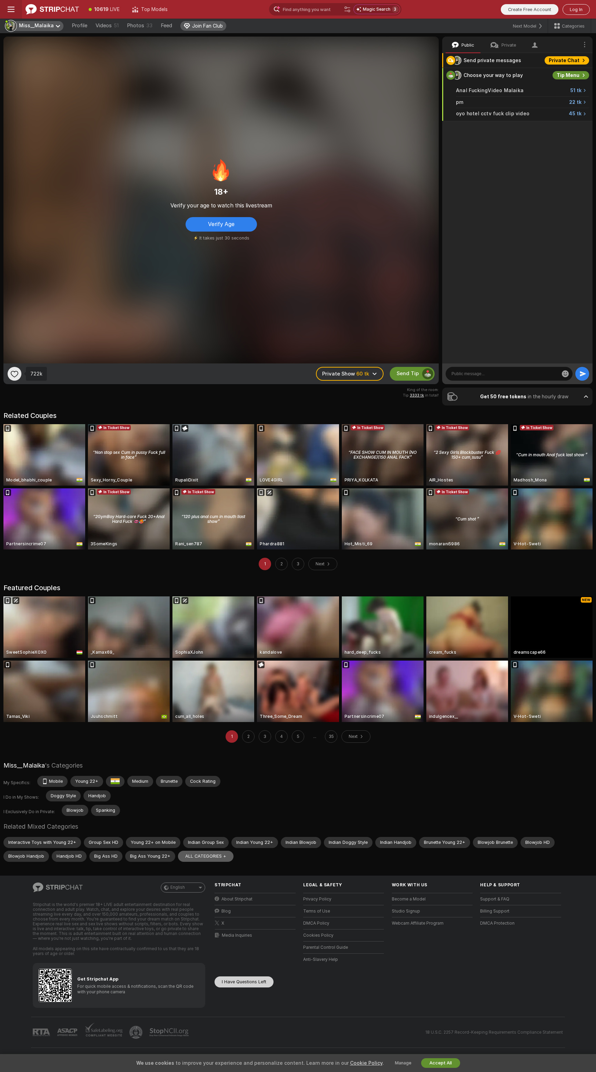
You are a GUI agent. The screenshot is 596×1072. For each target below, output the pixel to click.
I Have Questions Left (244, 981)
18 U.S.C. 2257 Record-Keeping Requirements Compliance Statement (494, 1032)
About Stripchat (236, 899)
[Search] (347, 9)
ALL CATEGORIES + (205, 856)
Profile (79, 25)
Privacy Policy (317, 899)
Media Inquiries (237, 935)
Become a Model (409, 899)
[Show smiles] (565, 374)
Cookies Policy (318, 935)
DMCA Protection (497, 923)
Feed (166, 25)
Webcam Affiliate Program (418, 923)
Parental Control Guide (325, 947)
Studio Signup (406, 911)
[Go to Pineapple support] (136, 1032)
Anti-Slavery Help (320, 959)
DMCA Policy (316, 923)
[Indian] (115, 781)
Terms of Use (316, 911)
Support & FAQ (494, 899)
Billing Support (494, 911)
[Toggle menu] (11, 9)
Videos (107, 25)
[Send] (582, 374)
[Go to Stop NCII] (169, 1032)
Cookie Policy (366, 1063)
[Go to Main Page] (52, 9)
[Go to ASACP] (68, 1032)
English (177, 887)
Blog (226, 911)
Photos (139, 25)
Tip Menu (568, 75)
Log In (576, 9)
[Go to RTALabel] (42, 1032)
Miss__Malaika (24, 765)
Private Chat (564, 60)
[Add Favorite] (14, 374)
